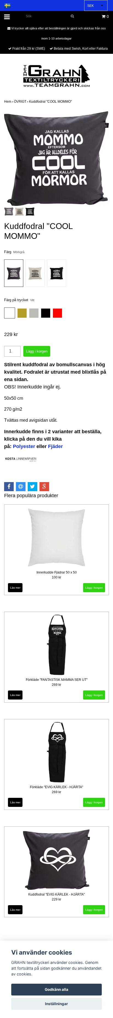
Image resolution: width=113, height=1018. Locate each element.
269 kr (56, 685)
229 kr (56, 899)
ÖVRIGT (21, 102)
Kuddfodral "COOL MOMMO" (51, 102)
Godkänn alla (56, 989)
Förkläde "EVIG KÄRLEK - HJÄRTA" (56, 787)
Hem (9, 102)
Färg (14, 252)
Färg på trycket (19, 300)
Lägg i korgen (94, 587)
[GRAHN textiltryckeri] (56, 75)
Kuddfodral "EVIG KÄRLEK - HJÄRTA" (56, 894)
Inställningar (56, 1004)
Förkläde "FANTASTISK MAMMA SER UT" (56, 680)
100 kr (56, 577)
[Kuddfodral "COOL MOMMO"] (56, 158)
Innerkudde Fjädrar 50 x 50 (56, 572)
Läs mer (15, 587)
